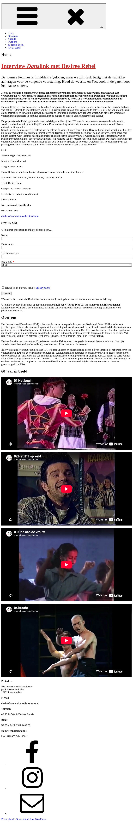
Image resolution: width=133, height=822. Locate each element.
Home (11, 33)
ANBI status (14, 47)
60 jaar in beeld (16, 44)
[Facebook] (32, 763)
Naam (4, 235)
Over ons (12, 41)
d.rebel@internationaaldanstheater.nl (19, 216)
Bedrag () (7, 262)
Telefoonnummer (10, 253)
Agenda (12, 39)
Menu (102, 27)
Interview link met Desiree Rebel (48, 66)
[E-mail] (32, 813)
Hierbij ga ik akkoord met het (27, 287)
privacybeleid (43, 287)
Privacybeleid (8, 819)
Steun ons (13, 36)
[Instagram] (32, 788)
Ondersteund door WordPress (31, 819)
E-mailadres (7, 244)
